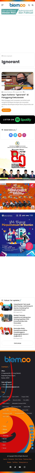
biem (15, 396)
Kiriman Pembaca (7, 92)
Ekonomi (17, 400)
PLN (29, 413)
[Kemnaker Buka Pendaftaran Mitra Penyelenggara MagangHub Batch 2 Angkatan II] (7, 331)
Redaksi (9, 462)
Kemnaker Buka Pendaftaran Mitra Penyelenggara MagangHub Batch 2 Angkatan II (21, 332)
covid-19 (6, 400)
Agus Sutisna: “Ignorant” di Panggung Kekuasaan (15, 96)
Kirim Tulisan (18, 459)
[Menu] (2, 6)
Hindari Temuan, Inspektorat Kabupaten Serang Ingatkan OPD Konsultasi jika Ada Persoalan (22, 319)
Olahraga (15, 410)
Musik (6, 410)
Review (5, 439)
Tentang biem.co (23, 462)
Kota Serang (16, 406)
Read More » (6, 110)
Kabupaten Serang (19, 403)
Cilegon (25, 396)
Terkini (6, 416)
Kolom (4, 442)
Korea (6, 406)
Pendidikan (19, 413)
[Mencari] (33, 6)
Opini (25, 410)
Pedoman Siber (27, 459)
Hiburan (5, 429)
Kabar (6, 403)
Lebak (27, 406)
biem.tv (5, 459)
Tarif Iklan (15, 462)
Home (4, 56)
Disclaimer (11, 459)
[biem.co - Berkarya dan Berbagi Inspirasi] (17, 5)
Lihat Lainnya (17, 343)
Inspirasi (5, 432)
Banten (6, 396)
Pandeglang (7, 413)
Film (26, 400)
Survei (4, 448)
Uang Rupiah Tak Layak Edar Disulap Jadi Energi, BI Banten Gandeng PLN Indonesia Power (23, 307)
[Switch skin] (29, 6)
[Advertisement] (17, 34)
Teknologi (5, 435)
